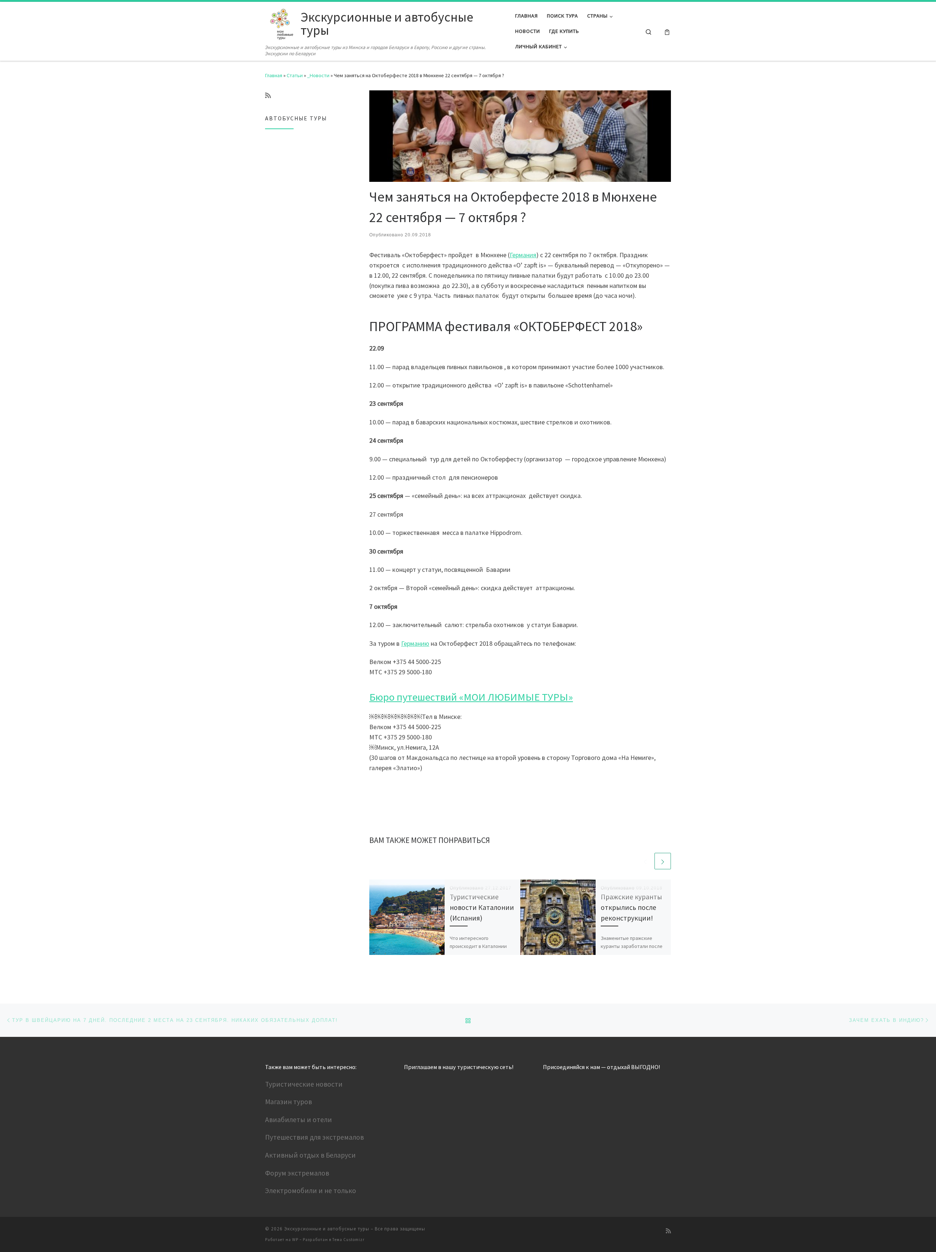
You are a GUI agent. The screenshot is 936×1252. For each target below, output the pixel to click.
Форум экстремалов (297, 1173)
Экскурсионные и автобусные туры (326, 1229)
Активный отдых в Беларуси (310, 1155)
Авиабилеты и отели (298, 1119)
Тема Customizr (348, 1239)
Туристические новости (304, 1084)
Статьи (295, 75)
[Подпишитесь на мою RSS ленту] (268, 95)
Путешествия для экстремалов (314, 1137)
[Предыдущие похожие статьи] (645, 861)
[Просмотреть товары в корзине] (667, 31)
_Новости (318, 75)
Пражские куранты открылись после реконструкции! (631, 907)
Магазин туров (288, 1101)
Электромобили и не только (310, 1190)
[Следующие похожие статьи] (662, 861)
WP (295, 1239)
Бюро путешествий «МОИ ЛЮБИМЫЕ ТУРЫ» (471, 697)
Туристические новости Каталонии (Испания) (482, 907)
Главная (273, 75)
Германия (523, 255)
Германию (415, 643)
